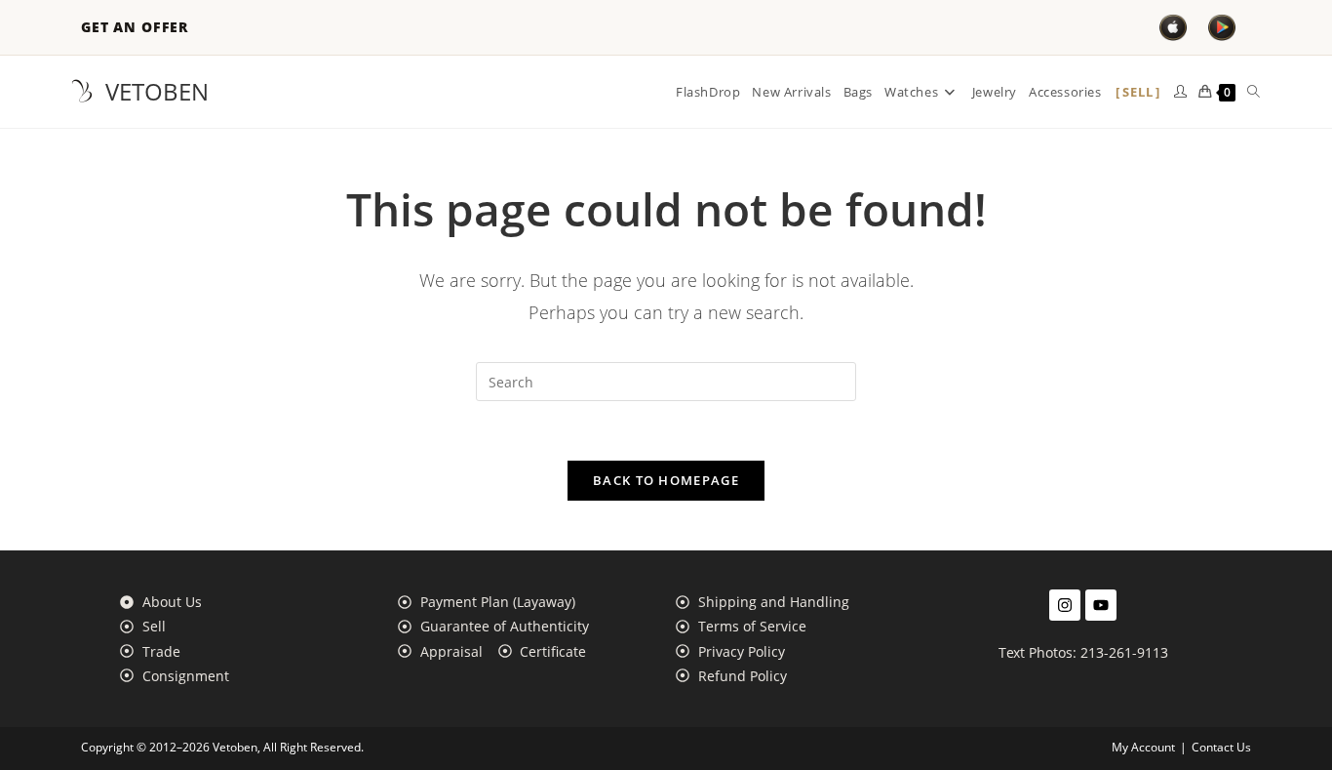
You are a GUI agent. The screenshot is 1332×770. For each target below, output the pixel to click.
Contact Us (1221, 747)
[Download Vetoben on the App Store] (1173, 27)
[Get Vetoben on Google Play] (1221, 27)
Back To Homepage (666, 480)
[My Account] (1180, 92)
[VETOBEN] (82, 91)
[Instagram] (1064, 605)
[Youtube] (1101, 605)
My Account (1143, 747)
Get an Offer (134, 27)
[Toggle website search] (1253, 92)
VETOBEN (157, 91)
